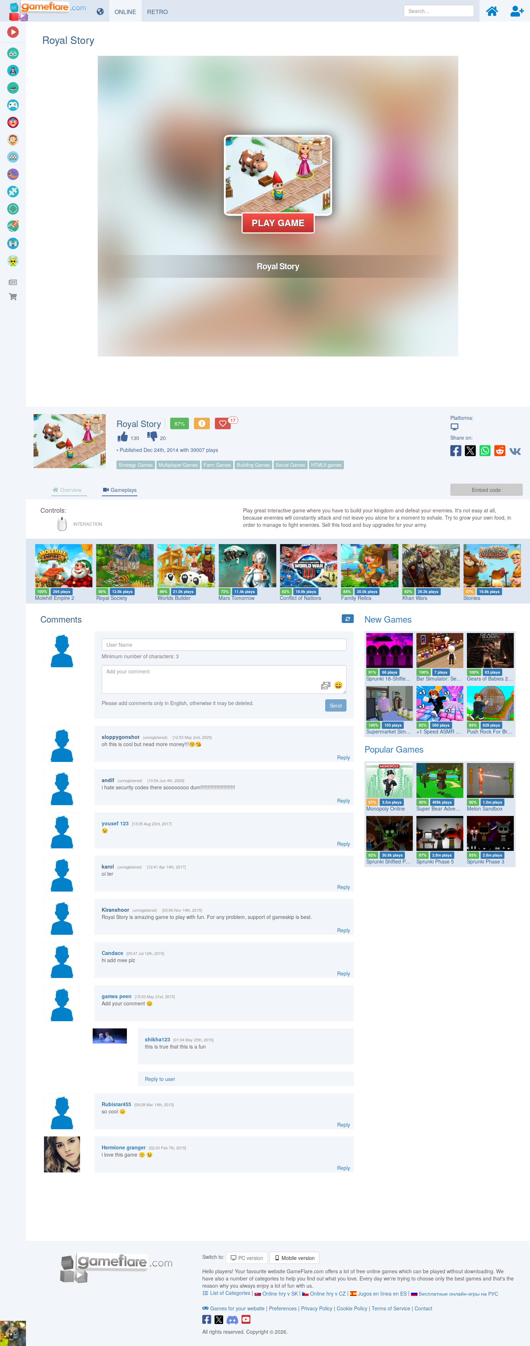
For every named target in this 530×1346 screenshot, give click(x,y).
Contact (423, 1308)
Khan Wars (414, 597)
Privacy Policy (316, 1308)
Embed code (486, 489)
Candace (112, 952)
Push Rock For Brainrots (495, 731)
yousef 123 (115, 823)
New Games (388, 619)
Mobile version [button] (297, 1257)
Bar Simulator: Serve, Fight (447, 678)
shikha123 (157, 1039)
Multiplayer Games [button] (178, 464)
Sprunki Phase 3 (485, 861)
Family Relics (356, 597)
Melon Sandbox (485, 808)
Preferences (283, 1308)
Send (336, 705)
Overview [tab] (70, 489)
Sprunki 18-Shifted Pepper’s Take (404, 678)
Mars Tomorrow (236, 597)
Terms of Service (391, 1308)
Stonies (471, 597)
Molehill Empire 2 (54, 597)
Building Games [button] (253, 464)
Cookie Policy (352, 1308)
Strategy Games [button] (136, 464)
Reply (343, 757)
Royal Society (111, 597)
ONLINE (128, 11)
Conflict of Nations (300, 597)
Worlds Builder (174, 597)
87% (180, 423)
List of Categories (230, 1292)
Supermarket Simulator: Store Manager (411, 731)
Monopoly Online (385, 808)
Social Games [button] (290, 464)
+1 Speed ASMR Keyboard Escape (456, 731)
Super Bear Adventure (441, 808)
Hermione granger (124, 1147)
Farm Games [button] (217, 464)
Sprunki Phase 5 (435, 861)
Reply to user (160, 1078)
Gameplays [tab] (123, 489)
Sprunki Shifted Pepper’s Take (400, 861)
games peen (117, 996)
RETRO (160, 11)
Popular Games (394, 748)
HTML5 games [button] (326, 464)
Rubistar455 (116, 1104)
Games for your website (237, 1308)
